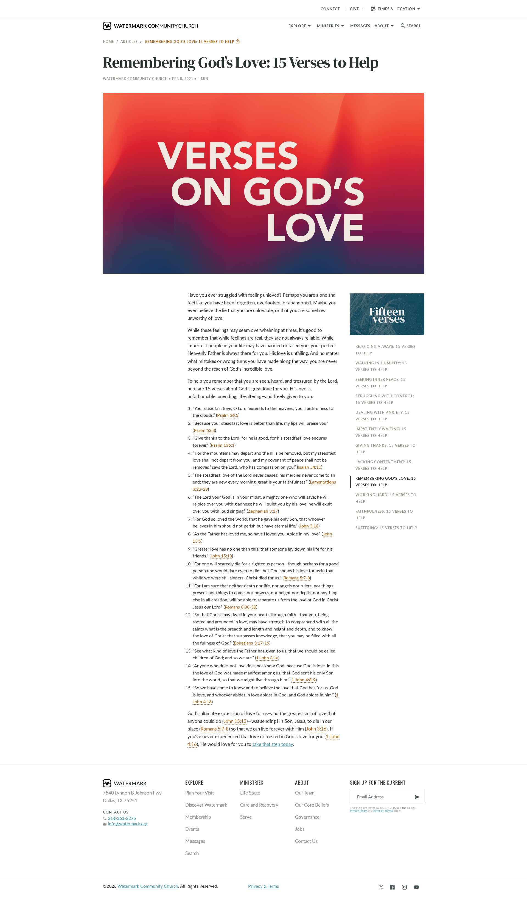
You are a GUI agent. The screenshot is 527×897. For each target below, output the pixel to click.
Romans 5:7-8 (297, 578)
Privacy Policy (358, 810)
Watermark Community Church (147, 886)
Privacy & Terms (263, 886)
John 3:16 (308, 526)
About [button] (382, 25)
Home (108, 41)
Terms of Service (383, 810)
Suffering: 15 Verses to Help (386, 527)
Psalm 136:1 (222, 445)
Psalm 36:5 (227, 415)
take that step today (273, 744)
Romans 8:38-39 (240, 607)
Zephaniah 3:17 (263, 511)
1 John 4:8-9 (303, 679)
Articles (129, 41)
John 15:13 (221, 556)
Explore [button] (297, 25)
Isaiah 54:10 (309, 467)
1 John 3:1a (267, 657)
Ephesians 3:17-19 (251, 643)
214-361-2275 (122, 818)
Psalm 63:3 (204, 430)
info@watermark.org (127, 823)
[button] (331, 25)
